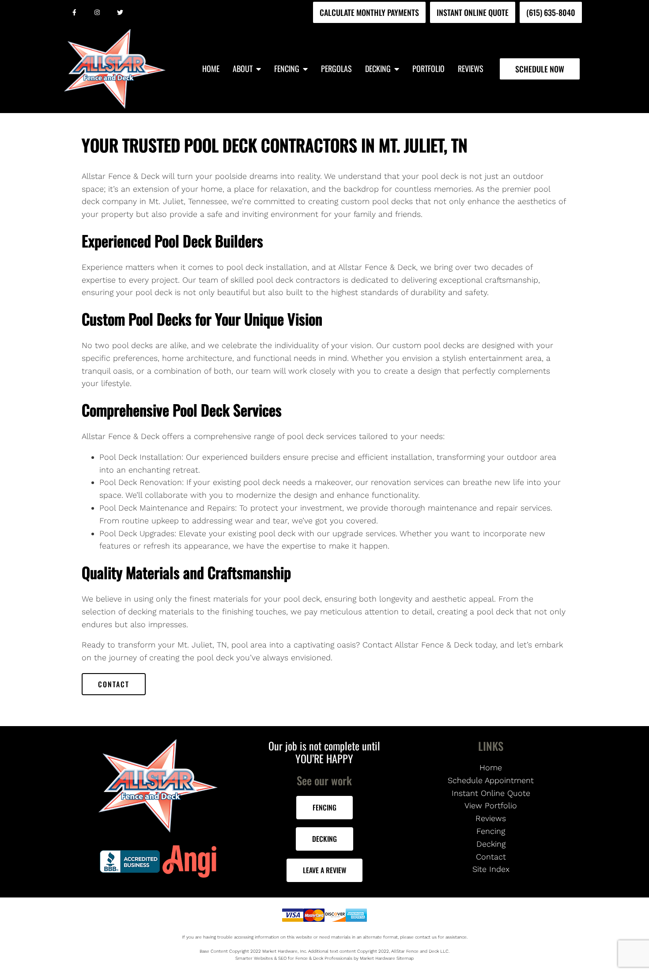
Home (210, 69)
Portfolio (428, 69)
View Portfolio (490, 805)
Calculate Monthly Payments (369, 12)
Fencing (286, 69)
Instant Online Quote (473, 12)
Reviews (470, 69)
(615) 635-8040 (550, 12)
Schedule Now (539, 69)
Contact (113, 684)
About (243, 69)
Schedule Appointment (491, 780)
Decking (378, 69)
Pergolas (336, 69)
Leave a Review (324, 870)
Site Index (490, 869)
